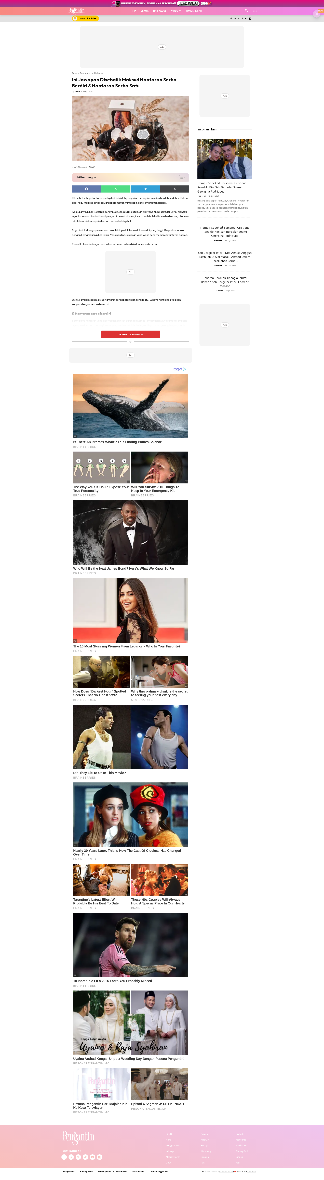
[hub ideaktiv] (255, 9)
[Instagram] (235, 19)
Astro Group (251, 1172)
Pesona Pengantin (81, 73)
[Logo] (76, 11)
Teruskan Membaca (130, 334)
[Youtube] (246, 19)
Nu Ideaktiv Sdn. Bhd (226, 1172)
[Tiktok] (243, 19)
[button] (246, 11)
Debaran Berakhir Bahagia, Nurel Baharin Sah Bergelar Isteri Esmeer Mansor (225, 282)
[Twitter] (239, 19)
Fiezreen (201, 196)
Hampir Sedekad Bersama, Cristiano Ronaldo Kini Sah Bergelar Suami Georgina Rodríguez (222, 187)
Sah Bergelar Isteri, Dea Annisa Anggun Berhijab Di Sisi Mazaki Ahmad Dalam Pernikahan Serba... (225, 257)
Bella (77, 91)
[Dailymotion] (250, 19)
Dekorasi (98, 73)
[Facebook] (231, 19)
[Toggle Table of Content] (180, 178)
